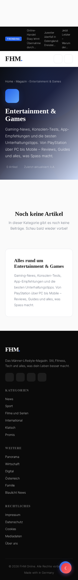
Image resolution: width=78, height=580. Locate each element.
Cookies (10, 529)
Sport (9, 406)
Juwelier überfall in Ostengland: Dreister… (51, 39)
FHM (13, 59)
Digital (9, 471)
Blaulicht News (15, 492)
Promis (10, 435)
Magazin (21, 81)
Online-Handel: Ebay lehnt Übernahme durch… (34, 39)
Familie (10, 485)
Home (9, 81)
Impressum (12, 515)
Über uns (11, 543)
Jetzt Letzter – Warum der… (66, 39)
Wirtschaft (12, 464)
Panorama (12, 457)
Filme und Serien (16, 413)
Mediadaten (13, 536)
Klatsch (10, 427)
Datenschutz (14, 522)
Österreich (12, 478)
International (14, 420)
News (9, 399)
